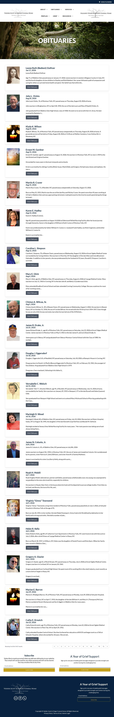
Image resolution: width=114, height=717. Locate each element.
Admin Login (66, 713)
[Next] (107, 646)
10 (91, 646)
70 (99, 646)
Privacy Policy (48, 713)
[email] (16, 698)
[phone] (24, 698)
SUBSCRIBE (29, 670)
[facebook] (20, 698)
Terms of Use (57, 713)
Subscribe (94, 700)
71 (103, 646)
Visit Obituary (32, 87)
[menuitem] (44, 9)
